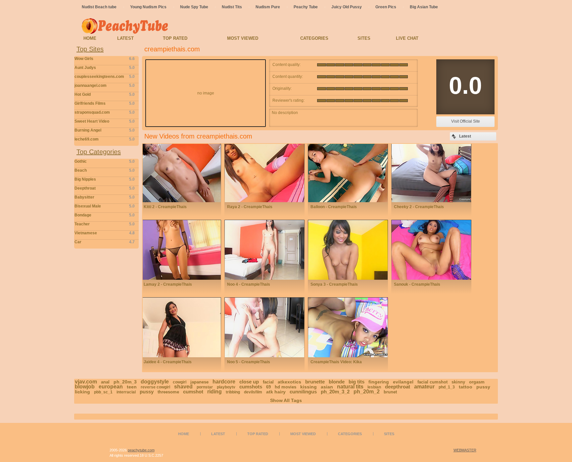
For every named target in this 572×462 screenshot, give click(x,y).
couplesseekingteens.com (104, 76)
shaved (183, 386)
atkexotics (289, 381)
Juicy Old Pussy (346, 7)
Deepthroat (104, 188)
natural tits (350, 386)
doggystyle (155, 381)
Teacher (104, 224)
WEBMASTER (464, 450)
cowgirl (179, 382)
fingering (378, 381)
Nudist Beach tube (99, 7)
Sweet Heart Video (104, 121)
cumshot (193, 391)
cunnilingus (303, 391)
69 (268, 386)
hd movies (285, 386)
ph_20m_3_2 (335, 391)
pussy (147, 391)
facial (268, 381)
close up (249, 381)
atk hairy (276, 391)
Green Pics (385, 7)
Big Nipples (104, 179)
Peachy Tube (306, 7)
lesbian (374, 387)
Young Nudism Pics (148, 7)
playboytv (226, 387)
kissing (308, 386)
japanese (199, 381)
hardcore (224, 381)
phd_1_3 (447, 387)
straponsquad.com (104, 112)
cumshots (250, 386)
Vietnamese (104, 233)
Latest (125, 38)
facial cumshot (432, 381)
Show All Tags (286, 400)
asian (327, 386)
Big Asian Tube (424, 7)
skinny (458, 381)
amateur (424, 386)
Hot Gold (104, 94)
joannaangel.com (104, 85)
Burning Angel (104, 130)
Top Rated (175, 38)
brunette (315, 381)
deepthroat (397, 386)
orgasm (477, 381)
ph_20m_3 (125, 381)
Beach (104, 170)
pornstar (205, 387)
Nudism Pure (268, 7)
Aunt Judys (104, 67)
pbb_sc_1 (103, 392)
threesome (168, 391)
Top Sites (90, 49)
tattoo (465, 386)
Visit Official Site (465, 121)
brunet (390, 391)
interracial (126, 392)
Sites (364, 38)
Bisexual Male (104, 206)
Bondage (104, 215)
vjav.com (86, 381)
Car (104, 242)
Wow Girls (104, 58)
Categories (314, 38)
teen (132, 386)
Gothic (104, 161)
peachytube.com (141, 450)
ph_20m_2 (367, 391)
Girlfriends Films (104, 103)
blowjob (85, 386)
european (111, 386)
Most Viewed (242, 38)
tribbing (233, 392)
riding (214, 391)
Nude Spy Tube (194, 7)
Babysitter (104, 197)
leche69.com (104, 139)
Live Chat (407, 38)
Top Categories (98, 151)
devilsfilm (253, 392)
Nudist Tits (232, 7)
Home (89, 38)
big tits (356, 381)
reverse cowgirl (155, 387)
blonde (337, 381)
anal (105, 381)
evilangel (403, 381)
